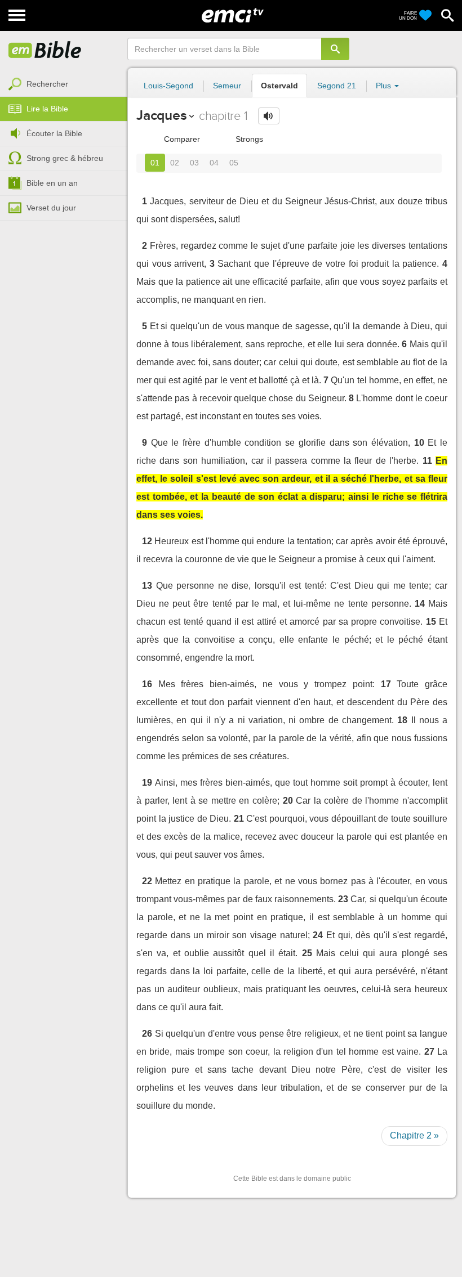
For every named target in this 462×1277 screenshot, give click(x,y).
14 (420, 603)
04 (214, 162)
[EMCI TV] (232, 14)
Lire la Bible (47, 108)
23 (343, 899)
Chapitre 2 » (414, 1135)
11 (427, 460)
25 (307, 953)
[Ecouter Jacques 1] (268, 115)
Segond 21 (336, 85)
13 (147, 585)
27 (429, 1051)
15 (431, 621)
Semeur (227, 85)
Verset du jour (51, 207)
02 (174, 162)
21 (239, 818)
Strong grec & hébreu (64, 158)
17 (386, 684)
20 (288, 800)
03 (194, 162)
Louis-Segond (168, 85)
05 (233, 162)
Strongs (248, 139)
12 (147, 541)
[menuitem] (63, 84)
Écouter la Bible (54, 133)
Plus (384, 85)
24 (318, 935)
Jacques (161, 115)
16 (147, 684)
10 (419, 442)
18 (402, 720)
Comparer (181, 139)
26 (147, 1033)
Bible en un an (52, 182)
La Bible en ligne (45, 50)
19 (147, 782)
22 (147, 881)
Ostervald (279, 85)
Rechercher (47, 83)
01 (154, 162)
